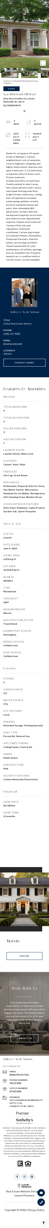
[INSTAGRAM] (24, 1176)
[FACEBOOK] (17, 1176)
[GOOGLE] (32, 1176)
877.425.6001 (15, 1091)
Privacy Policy (36, 1209)
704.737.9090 (15, 1083)
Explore (25, 956)
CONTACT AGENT (24, 362)
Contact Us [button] (24, 1038)
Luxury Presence (24, 1195)
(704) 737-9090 (11, 333)
